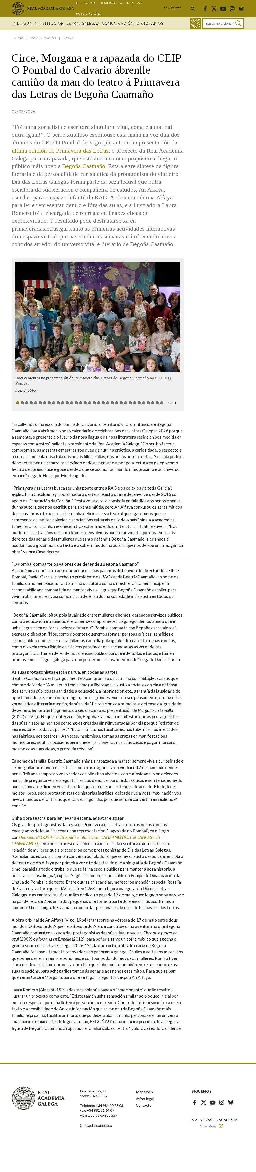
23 (116, 402)
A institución (49, 23)
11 (62, 402)
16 (85, 402)
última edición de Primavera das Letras (60, 150)
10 (58, 402)
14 (76, 402)
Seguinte (173, 317)
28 (139, 402)
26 (130, 402)
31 (152, 402)
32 (157, 402)
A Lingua (23, 23)
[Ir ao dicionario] (195, 23)
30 (148, 402)
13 (71, 402)
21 (107, 402)
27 (134, 402)
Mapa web (144, 1092)
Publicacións (88, 13)
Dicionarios (150, 23)
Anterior (22, 317)
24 (121, 402)
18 (94, 402)
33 (161, 402)
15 (80, 402)
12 (67, 402)
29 (143, 402)
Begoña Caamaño (83, 166)
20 (103, 402)
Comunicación (118, 23)
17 (89, 402)
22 (112, 402)
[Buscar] (193, 8)
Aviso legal (145, 1098)
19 (98, 402)
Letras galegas (83, 23)
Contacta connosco (96, 1125)
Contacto (173, 8)
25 (125, 402)
